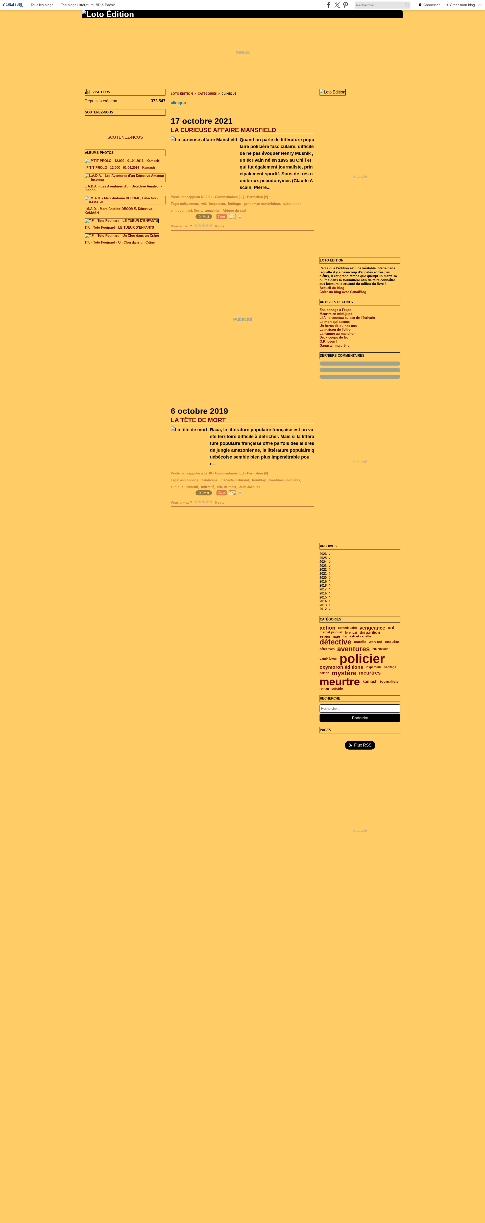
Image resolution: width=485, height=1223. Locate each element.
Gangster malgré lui (335, 345)
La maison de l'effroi (336, 329)
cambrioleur (328, 658)
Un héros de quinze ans (338, 326)
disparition (370, 633)
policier (362, 658)
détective (335, 642)
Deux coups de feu (334, 337)
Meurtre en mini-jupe (336, 314)
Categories (207, 93)
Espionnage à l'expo (335, 310)
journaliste (389, 681)
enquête (392, 642)
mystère (344, 673)
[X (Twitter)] (337, 5)
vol (391, 628)
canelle (360, 642)
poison (324, 673)
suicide (337, 688)
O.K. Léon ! (328, 341)
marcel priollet (331, 632)
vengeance (372, 628)
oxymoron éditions (341, 667)
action (327, 628)
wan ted (375, 642)
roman (324, 688)
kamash (370, 682)
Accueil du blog (332, 288)
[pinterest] (345, 5)
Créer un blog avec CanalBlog (343, 292)
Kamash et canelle (357, 636)
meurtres (370, 673)
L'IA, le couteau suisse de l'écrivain (347, 318)
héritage (390, 667)
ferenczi (351, 632)
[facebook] (329, 5)
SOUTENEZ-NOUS (125, 137)
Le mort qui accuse (335, 322)
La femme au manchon (337, 333)
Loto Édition (182, 93)
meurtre (340, 681)
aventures (353, 648)
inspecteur (373, 667)
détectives (327, 649)
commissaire (347, 627)
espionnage (330, 636)
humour (380, 649)
